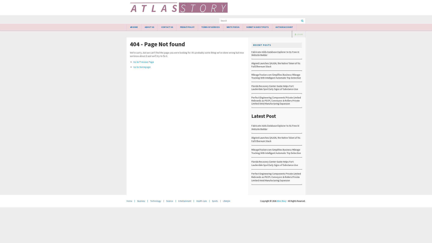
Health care (201, 201)
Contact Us (167, 27)
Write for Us (233, 27)
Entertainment (184, 201)
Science (169, 201)
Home (135, 27)
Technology (155, 201)
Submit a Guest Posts (257, 27)
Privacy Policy (187, 27)
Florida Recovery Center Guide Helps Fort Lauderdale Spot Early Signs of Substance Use (274, 88)
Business (141, 201)
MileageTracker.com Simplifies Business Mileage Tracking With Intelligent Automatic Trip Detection (276, 76)
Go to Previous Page (143, 61)
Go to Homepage (142, 67)
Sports (215, 201)
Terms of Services (210, 27)
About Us (149, 27)
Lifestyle (226, 201)
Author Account (284, 27)
